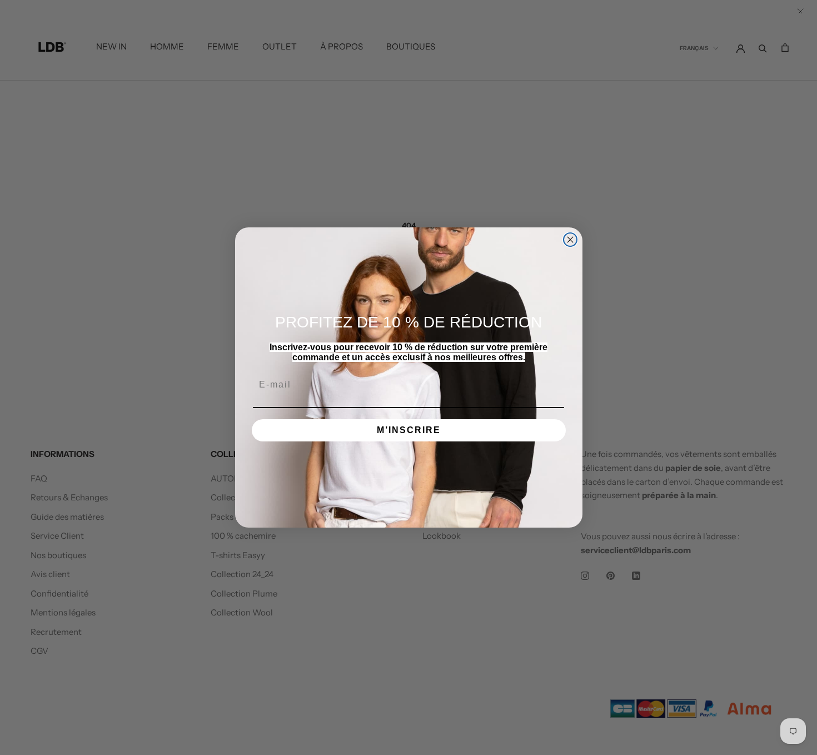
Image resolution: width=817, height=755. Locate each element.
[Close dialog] (570, 239)
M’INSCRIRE (409, 430)
